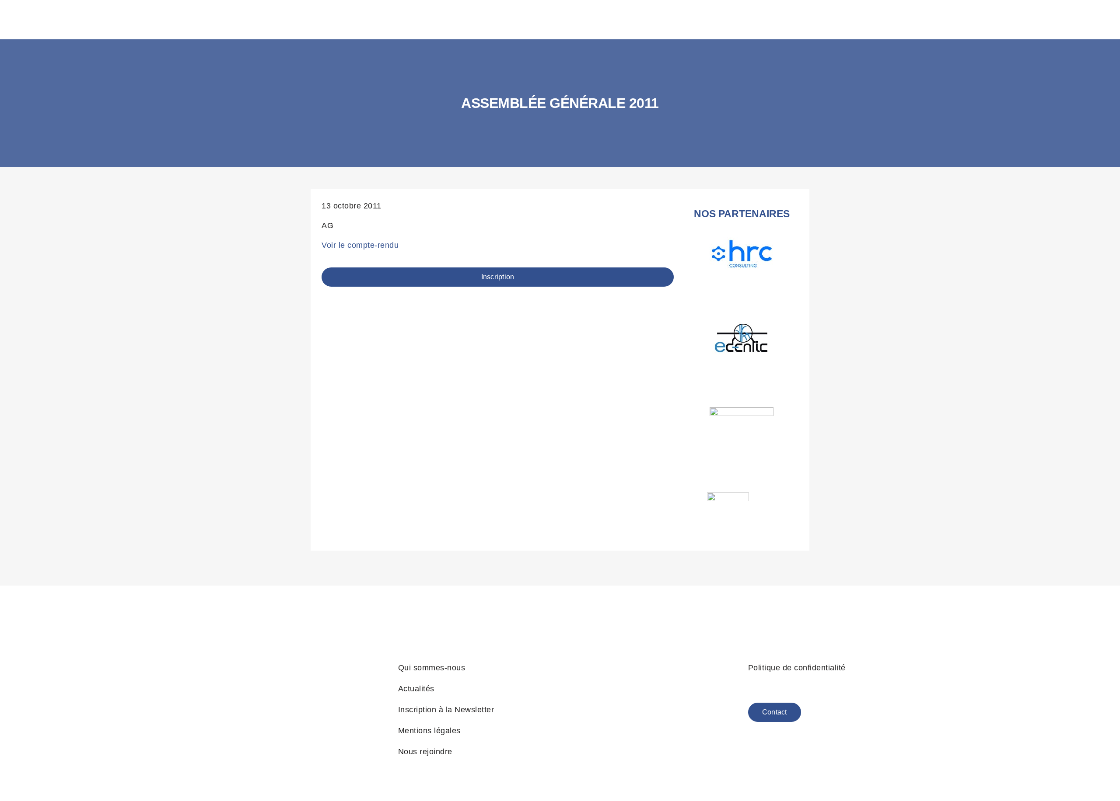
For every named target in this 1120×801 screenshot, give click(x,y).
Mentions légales (429, 730)
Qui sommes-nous (432, 667)
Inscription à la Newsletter (446, 709)
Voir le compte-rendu (360, 245)
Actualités (416, 688)
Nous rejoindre (425, 751)
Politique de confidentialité (797, 667)
